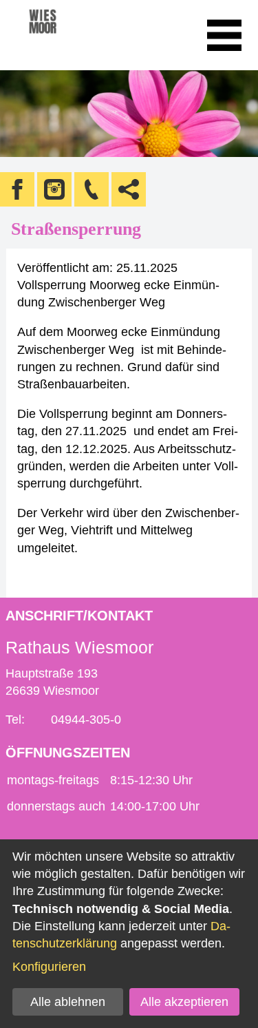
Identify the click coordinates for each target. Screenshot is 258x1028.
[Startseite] (62, 35)
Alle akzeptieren (184, 1002)
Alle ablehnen (67, 1002)
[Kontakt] (91, 189)
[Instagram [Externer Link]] (54, 189)
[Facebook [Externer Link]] (17, 189)
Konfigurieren (49, 967)
